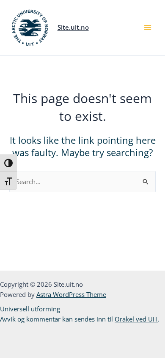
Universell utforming (30, 309)
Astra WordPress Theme (71, 294)
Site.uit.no (73, 27)
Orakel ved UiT (136, 319)
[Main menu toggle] (148, 27)
